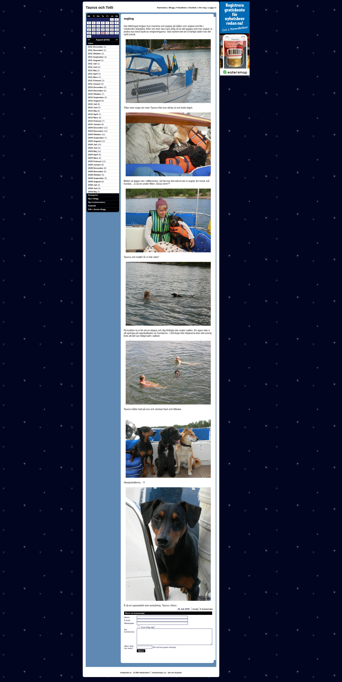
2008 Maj (92, 192)
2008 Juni (93, 188)
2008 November (96, 171)
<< (89, 40)
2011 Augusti (94, 60)
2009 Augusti (94, 141)
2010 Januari (94, 124)
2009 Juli (93, 144)
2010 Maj (92, 111)
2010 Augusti (94, 101)
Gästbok (192, 8)
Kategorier (93, 195)
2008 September (96, 178)
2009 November (96, 131)
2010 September (96, 97)
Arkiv (90, 43)
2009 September (96, 138)
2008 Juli (93, 185)
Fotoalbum (181, 8)
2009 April (93, 155)
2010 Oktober (95, 94)
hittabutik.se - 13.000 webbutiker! (135, 673)
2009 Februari (95, 161)
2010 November (96, 91)
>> (117, 40)
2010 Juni (93, 107)
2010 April (93, 114)
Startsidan (162, 8)
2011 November (96, 50)
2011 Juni (93, 67)
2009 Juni (93, 148)
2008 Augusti (94, 181)
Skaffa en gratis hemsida (188, 678)
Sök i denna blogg (96, 209)
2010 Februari (95, 121)
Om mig (202, 8)
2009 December (96, 128)
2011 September (96, 57)
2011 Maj (92, 70)
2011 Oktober (95, 53)
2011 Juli (92, 64)
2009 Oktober (95, 134)
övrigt (195, 609)
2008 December (96, 168)
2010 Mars (93, 117)
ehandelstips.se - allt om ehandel (167, 673)
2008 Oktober (95, 175)
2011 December (96, 47)
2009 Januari (94, 165)
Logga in (212, 8)
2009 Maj (92, 151)
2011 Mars (93, 77)
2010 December (96, 87)
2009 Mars (93, 158)
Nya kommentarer (96, 202)
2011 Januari (94, 84)
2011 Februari (95, 80)
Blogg (171, 8)
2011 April (93, 74)
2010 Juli (93, 104)
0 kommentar (206, 609)
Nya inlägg (93, 198)
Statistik (92, 206)
